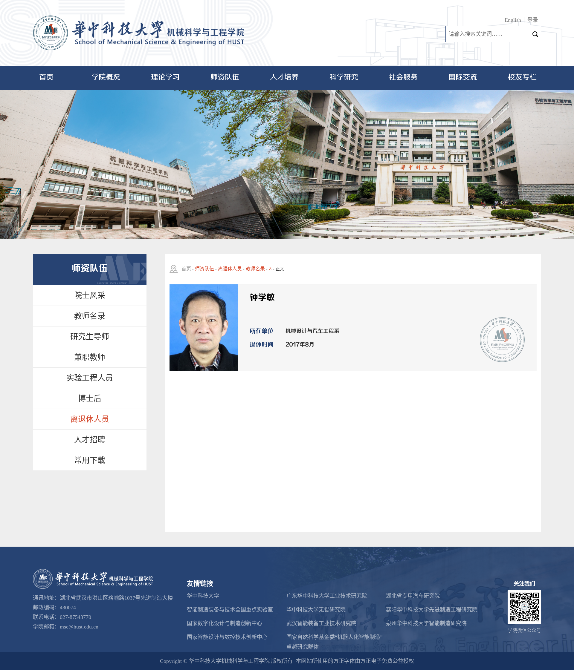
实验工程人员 (89, 378)
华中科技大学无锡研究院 (316, 610)
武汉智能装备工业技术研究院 (321, 623)
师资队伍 (224, 77)
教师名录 (89, 316)
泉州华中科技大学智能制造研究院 (426, 623)
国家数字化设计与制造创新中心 (224, 623)
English (513, 20)
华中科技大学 (203, 596)
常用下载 (89, 460)
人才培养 (284, 77)
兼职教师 (89, 357)
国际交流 (462, 77)
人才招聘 (89, 440)
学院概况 (105, 77)
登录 (532, 20)
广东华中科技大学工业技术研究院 (326, 596)
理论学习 (165, 77)
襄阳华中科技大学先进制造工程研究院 (431, 610)
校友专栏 (522, 77)
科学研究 (343, 77)
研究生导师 (89, 336)
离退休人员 (89, 419)
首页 (46, 77)
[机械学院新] (140, 33)
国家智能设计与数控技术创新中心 (227, 637)
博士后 (89, 398)
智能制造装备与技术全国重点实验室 (230, 610)
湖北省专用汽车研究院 (413, 596)
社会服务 (403, 77)
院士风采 (89, 295)
